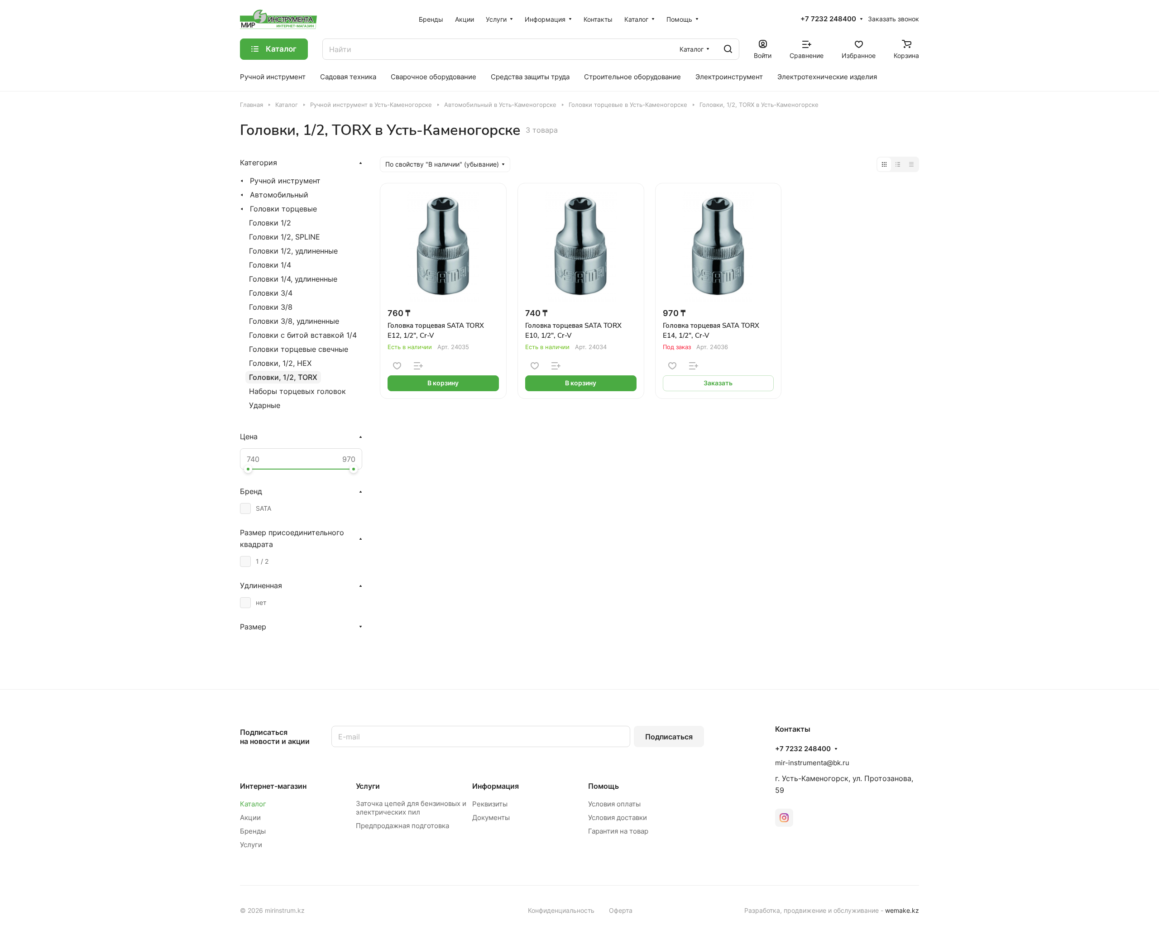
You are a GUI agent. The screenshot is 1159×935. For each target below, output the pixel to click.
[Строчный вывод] (898, 164)
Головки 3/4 (270, 292)
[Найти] (728, 49)
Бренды (253, 831)
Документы (491, 817)
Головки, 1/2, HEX (280, 363)
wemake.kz (902, 910)
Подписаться (669, 736)
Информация (495, 786)
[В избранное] (397, 365)
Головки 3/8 (270, 307)
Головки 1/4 (270, 264)
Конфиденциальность (561, 910)
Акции (250, 817)
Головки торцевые (283, 208)
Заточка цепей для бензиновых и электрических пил (411, 807)
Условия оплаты (614, 804)
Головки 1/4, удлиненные (293, 278)
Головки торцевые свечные (298, 349)
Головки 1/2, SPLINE (284, 236)
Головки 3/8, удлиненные (294, 321)
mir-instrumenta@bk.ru (812, 762)
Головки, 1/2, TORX (283, 377)
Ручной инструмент (285, 180)
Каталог (253, 804)
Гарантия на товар (618, 831)
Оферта (620, 910)
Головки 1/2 (270, 222)
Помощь (603, 786)
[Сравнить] (418, 365)
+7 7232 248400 (828, 19)
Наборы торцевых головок (297, 391)
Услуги (251, 844)
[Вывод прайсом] (911, 164)
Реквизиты (490, 804)
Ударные (264, 405)
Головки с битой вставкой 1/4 (303, 335)
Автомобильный (279, 194)
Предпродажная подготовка (402, 825)
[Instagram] (784, 818)
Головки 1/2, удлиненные (293, 250)
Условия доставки (617, 817)
